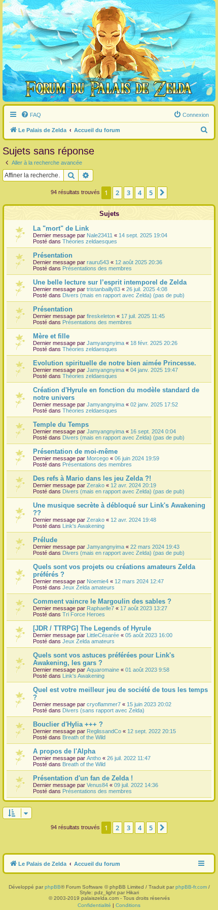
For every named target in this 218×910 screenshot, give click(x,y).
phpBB (53, 887)
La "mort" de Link (61, 228)
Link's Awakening (83, 526)
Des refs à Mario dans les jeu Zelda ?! (92, 478)
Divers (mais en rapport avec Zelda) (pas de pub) (123, 295)
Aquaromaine (103, 670)
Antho (94, 758)
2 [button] (117, 192)
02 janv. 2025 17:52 (154, 404)
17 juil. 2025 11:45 (143, 316)
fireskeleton (101, 316)
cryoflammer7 (104, 704)
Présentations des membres (97, 268)
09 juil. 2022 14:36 (136, 785)
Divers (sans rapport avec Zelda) (103, 710)
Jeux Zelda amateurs (88, 587)
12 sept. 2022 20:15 (151, 731)
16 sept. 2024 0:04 (153, 431)
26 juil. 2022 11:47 (129, 758)
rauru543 (98, 262)
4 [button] (139, 192)
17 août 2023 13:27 (143, 608)
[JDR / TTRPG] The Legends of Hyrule (92, 628)
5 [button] (151, 192)
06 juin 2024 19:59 (137, 458)
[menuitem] (31, 115)
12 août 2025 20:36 (138, 262)
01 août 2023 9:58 (147, 670)
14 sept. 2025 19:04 (143, 235)
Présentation (52, 255)
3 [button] (128, 192)
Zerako (95, 485)
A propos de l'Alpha (64, 751)
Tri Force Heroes (83, 614)
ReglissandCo (104, 731)
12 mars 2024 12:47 (139, 581)
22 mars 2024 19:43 (154, 547)
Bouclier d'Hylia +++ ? (68, 724)
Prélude (45, 540)
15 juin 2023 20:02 (149, 704)
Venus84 (97, 785)
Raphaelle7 (100, 608)
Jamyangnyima (105, 343)
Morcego (97, 458)
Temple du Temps (61, 424)
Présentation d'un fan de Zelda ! (83, 778)
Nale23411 (100, 235)
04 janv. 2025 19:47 (154, 370)
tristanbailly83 (103, 289)
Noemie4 (97, 581)
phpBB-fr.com (191, 887)
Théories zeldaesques (89, 241)
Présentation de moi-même (75, 451)
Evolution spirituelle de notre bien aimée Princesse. (114, 363)
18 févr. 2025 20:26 (153, 343)
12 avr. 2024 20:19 (133, 485)
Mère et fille (51, 336)
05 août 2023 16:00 (148, 635)
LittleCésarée (103, 635)
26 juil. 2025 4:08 (146, 289)
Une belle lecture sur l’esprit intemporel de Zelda (110, 282)
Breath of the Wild (83, 737)
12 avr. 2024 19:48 (133, 520)
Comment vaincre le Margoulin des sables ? (102, 601)
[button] (162, 192)
